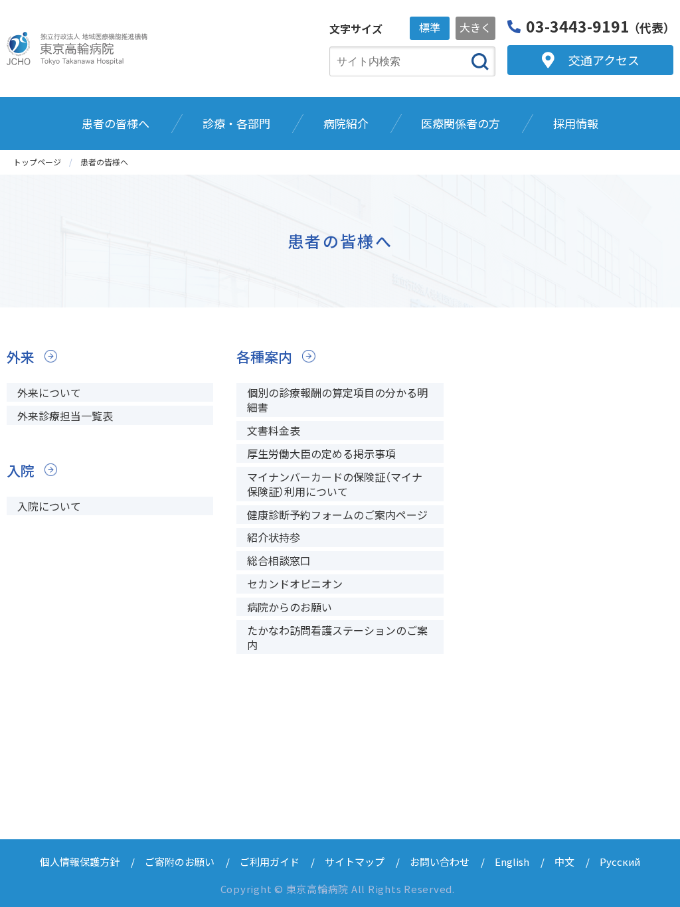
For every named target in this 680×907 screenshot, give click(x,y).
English (512, 861)
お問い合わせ (439, 861)
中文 (564, 861)
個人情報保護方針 (80, 861)
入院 (21, 470)
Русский (620, 861)
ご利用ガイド (269, 861)
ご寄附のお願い (179, 861)
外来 (21, 357)
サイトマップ (354, 861)
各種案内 (264, 357)
